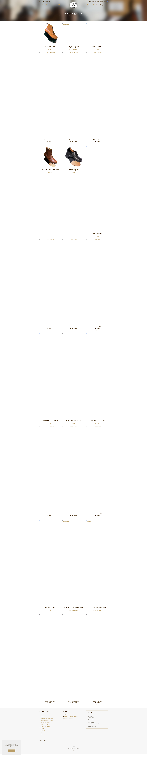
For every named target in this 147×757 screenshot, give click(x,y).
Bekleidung (43, 730)
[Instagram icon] (74, 750)
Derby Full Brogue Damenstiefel (97, 140)
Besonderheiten (44, 734)
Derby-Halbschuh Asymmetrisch (73, 607)
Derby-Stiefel (73, 327)
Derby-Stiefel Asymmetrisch (50, 420)
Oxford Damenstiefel (50, 140)
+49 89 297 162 (47, 1)
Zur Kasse (97, 1)
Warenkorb (92, 1)
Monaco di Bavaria (73, 46)
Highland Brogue (97, 701)
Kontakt (66, 723)
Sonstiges (43, 732)
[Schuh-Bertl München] (73, 4)
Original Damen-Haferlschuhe (47, 720)
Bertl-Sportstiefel (50, 514)
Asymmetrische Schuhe (45, 726)
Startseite (61, 15)
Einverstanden (11, 750)
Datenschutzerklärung (68, 718)
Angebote (43, 736)
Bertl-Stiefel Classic (50, 46)
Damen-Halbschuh (73, 169)
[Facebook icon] (72, 750)
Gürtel (42, 728)
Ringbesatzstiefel (97, 514)
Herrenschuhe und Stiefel (46, 722)
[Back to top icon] (141, 754)
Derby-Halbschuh (50, 701)
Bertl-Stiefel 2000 (50, 327)
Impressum (66, 714)
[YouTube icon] (73, 750)
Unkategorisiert (44, 714)
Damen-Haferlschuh (97, 46)
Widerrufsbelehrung (68, 720)
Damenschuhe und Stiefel (46, 724)
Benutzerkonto (103, 1)
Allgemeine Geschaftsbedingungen (71, 716)
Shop (66, 15)
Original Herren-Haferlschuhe (47, 718)
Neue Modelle (43, 716)
